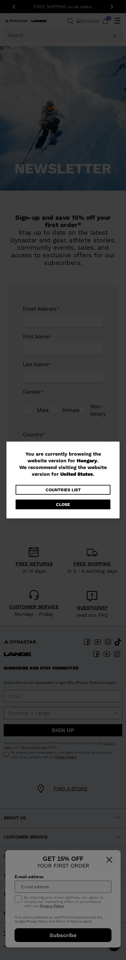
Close (63, 504)
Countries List (63, 489)
